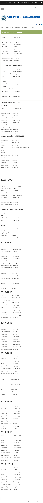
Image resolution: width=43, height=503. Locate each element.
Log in (2, 9)
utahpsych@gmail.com (7, 28)
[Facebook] (37, 24)
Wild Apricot (34, 501)
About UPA (6, 11)
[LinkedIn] (41, 24)
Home (2, 11)
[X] (39, 24)
